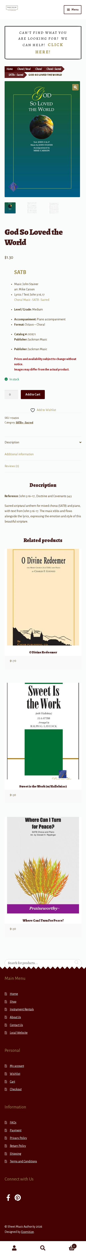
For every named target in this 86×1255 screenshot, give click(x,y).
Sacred (45, 299)
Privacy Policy (18, 1138)
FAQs (13, 1122)
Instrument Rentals (22, 1009)
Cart (12, 1081)
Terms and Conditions (23, 1161)
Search (43, 1248)
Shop (13, 1001)
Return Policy (18, 1145)
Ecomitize (27, 1231)
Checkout (16, 1089)
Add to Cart (32, 394)
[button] (75, 87)
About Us (15, 1017)
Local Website (19, 1032)
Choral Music (22, 299)
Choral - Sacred (54, 69)
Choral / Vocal (24, 69)
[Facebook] (8, 1198)
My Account (14, 1248)
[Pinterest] (18, 1198)
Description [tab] (12, 442)
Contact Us (16, 1025)
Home (10, 69)
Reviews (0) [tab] (12, 466)
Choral (38, 69)
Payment (15, 1130)
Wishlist (15, 1073)
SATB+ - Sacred (16, 74)
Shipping (15, 1153)
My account (17, 1066)
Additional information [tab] (19, 454)
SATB (20, 272)
